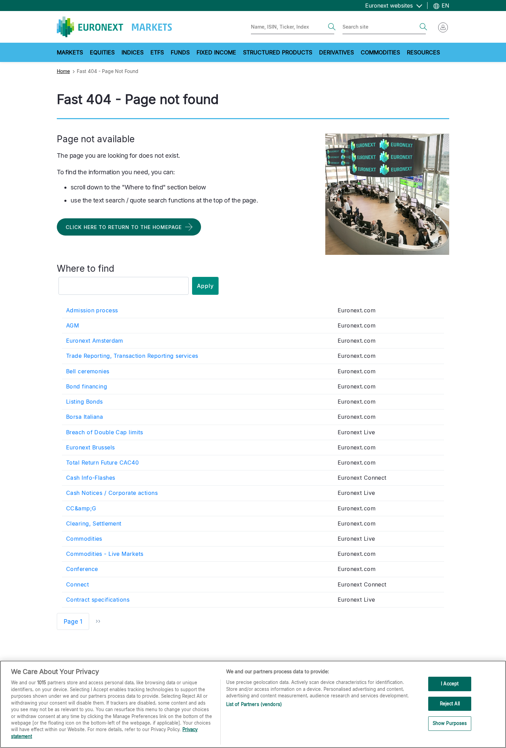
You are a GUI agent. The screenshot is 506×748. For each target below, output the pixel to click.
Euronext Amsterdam (94, 340)
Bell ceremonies (87, 371)
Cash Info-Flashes (90, 477)
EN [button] (444, 5)
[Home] (114, 27)
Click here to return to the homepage (124, 227)
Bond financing (86, 386)
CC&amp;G (81, 508)
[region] (253, 704)
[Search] (332, 27)
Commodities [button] (380, 52)
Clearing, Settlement (94, 523)
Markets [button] (70, 52)
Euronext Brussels (90, 447)
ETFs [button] (157, 52)
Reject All (450, 703)
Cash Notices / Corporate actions (112, 492)
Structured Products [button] (277, 52)
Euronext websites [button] (389, 5)
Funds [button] (180, 52)
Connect (77, 584)
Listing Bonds (84, 401)
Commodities (84, 538)
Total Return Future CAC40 (102, 462)
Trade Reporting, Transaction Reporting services (132, 355)
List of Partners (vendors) (254, 704)
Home (63, 71)
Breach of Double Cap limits (104, 432)
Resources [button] (423, 52)
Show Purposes (450, 723)
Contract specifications (97, 599)
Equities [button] (102, 52)
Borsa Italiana (84, 416)
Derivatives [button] (336, 52)
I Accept (449, 683)
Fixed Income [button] (216, 52)
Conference (82, 568)
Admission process (92, 310)
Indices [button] (133, 52)
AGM (72, 325)
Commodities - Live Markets (104, 553)
